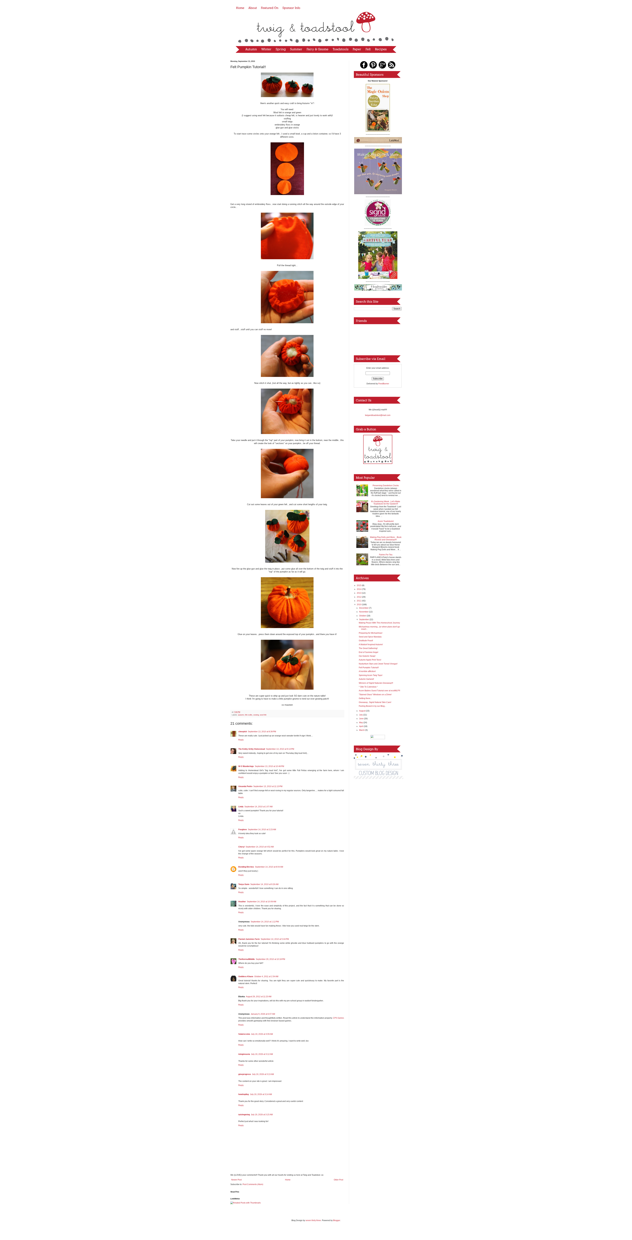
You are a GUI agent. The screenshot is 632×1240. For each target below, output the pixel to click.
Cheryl (241, 847)
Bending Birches (246, 867)
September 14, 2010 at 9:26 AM (264, 884)
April (361, 726)
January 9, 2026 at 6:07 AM (263, 1014)
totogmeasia (244, 1054)
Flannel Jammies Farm (249, 939)
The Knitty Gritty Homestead (251, 749)
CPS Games (338, 1018)
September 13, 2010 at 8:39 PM (262, 731)
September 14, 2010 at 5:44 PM (275, 939)
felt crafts (248, 715)
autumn (241, 715)
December (364, 608)
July (361, 715)
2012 (359, 597)
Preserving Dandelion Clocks (386, 485)
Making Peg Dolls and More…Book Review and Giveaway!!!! (385, 538)
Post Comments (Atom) (253, 1184)
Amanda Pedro (245, 786)
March (362, 730)
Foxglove (242, 829)
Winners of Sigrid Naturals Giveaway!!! (376, 683)
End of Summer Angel (368, 652)
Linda (240, 806)
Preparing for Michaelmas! (370, 633)
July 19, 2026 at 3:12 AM (262, 1054)
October (363, 616)
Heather (242, 901)
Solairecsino (244, 1034)
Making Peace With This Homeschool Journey (379, 623)
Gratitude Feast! (366, 640)
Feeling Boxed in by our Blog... (372, 706)
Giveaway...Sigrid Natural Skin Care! (375, 702)
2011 (359, 601)
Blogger (336, 1220)
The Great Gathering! (368, 648)
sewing (256, 715)
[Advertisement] (377, 800)
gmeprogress (244, 1074)
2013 (359, 593)
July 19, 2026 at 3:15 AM (262, 1114)
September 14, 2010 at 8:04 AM (269, 867)
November (364, 612)
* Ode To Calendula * (368, 687)
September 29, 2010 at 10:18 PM (270, 959)
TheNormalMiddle (246, 959)
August (362, 711)
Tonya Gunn (243, 884)
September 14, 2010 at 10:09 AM (261, 901)
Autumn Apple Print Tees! (370, 660)
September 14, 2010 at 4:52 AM (260, 847)
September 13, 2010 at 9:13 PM (280, 749)
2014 (359, 589)
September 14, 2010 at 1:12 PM (265, 922)
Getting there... (365, 698)
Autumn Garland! (366, 679)
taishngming (244, 1114)
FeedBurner (383, 384)
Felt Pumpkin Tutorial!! (369, 667)
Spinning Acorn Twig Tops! (370, 675)
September (364, 619)
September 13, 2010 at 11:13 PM (267, 786)
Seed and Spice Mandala (370, 637)
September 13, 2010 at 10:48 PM (269, 766)
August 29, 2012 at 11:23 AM (258, 996)
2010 (359, 604)
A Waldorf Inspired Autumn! (371, 644)
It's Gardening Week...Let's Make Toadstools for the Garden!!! (385, 502)
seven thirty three (313, 1220)
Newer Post (236, 1180)
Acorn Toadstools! (386, 521)
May (361, 722)
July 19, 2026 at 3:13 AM (263, 1074)
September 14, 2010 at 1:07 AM (258, 806)
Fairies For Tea (385, 555)
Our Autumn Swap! (367, 656)
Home (287, 1180)
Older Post (338, 1180)
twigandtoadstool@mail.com (377, 415)
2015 (359, 585)
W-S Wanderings (246, 766)
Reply (241, 740)
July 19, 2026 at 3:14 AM (261, 1094)
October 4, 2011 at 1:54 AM (266, 976)
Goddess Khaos (245, 976)
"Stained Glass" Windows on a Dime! (375, 694)
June (361, 718)
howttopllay (243, 1094)
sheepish (242, 731)
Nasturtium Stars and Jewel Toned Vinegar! (378, 664)
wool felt (263, 715)
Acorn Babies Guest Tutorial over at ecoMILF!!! (379, 690)
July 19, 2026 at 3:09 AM (262, 1034)
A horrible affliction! (367, 671)
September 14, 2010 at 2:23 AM (262, 829)
